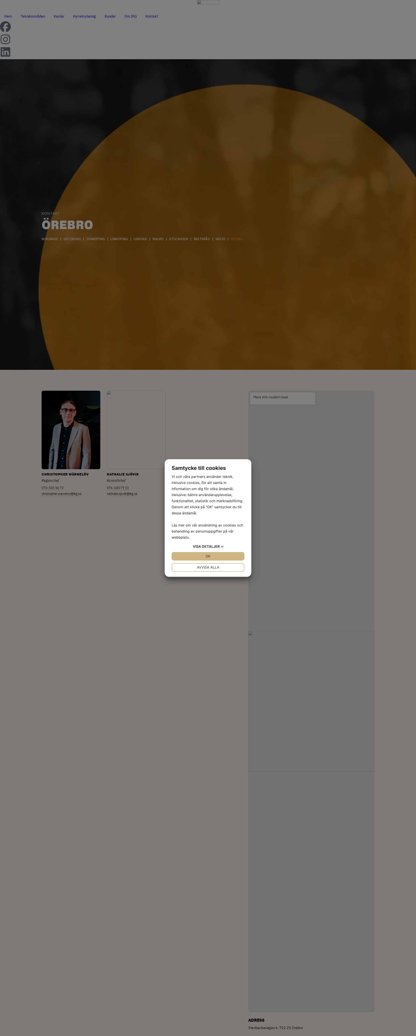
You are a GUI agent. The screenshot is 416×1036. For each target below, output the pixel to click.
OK (208, 556)
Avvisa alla (208, 567)
